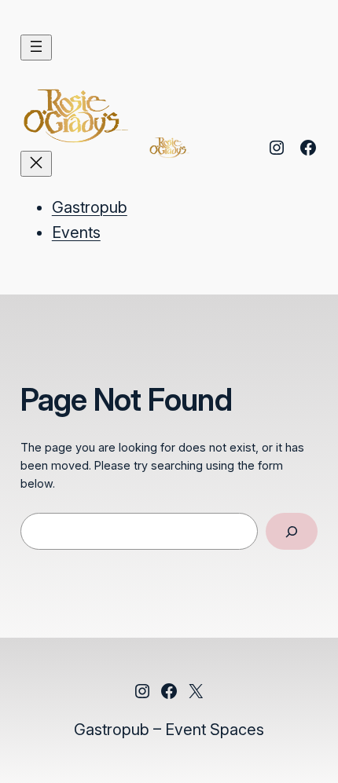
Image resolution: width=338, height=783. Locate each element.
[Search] (292, 531)
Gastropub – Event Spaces (169, 729)
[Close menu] (36, 164)
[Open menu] (36, 47)
